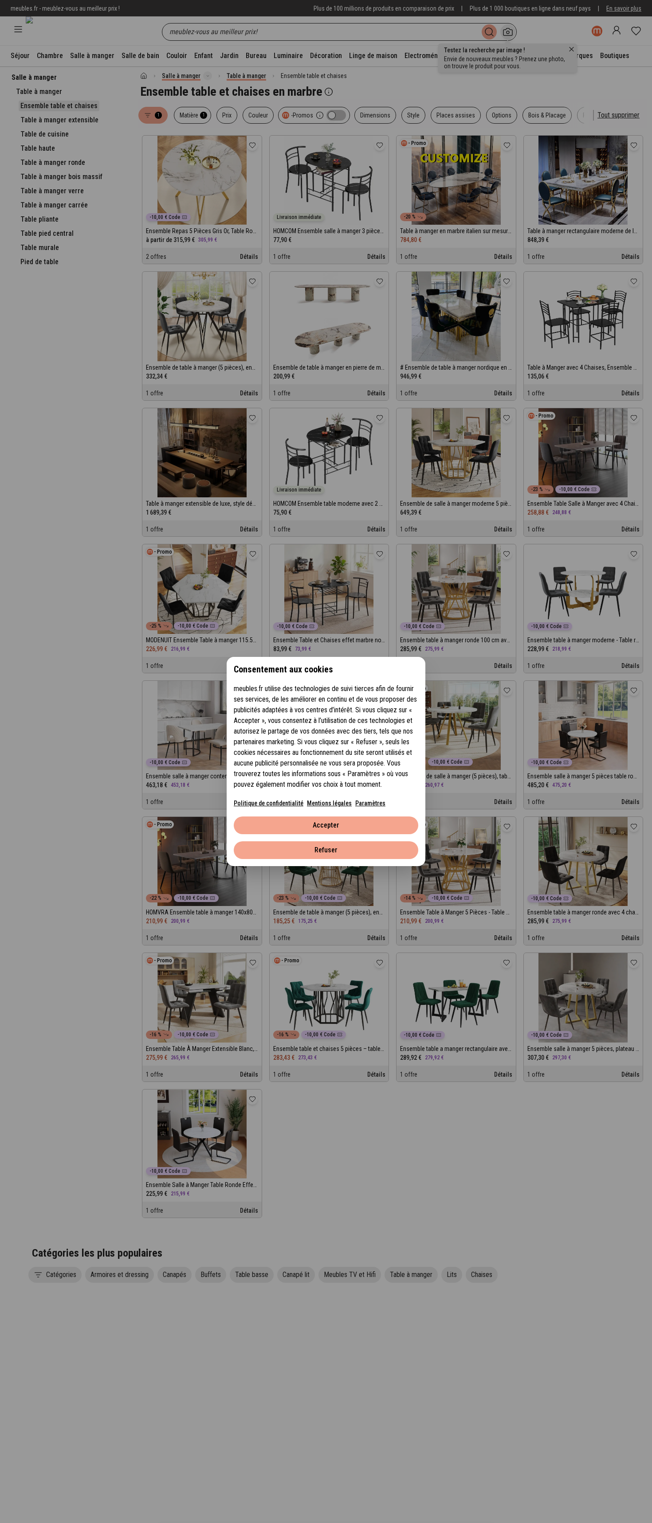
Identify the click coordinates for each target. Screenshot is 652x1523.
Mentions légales (329, 803)
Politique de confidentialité (268, 803)
